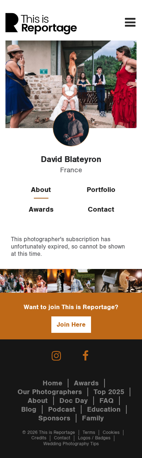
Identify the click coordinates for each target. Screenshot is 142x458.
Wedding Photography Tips (71, 444)
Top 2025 (109, 392)
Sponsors (54, 418)
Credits (38, 438)
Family (93, 418)
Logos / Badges (94, 438)
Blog (28, 409)
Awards (41, 209)
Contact (101, 209)
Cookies (111, 432)
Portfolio (101, 189)
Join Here (71, 324)
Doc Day (73, 400)
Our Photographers (49, 392)
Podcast (61, 409)
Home (52, 383)
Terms (89, 432)
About (41, 189)
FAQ (106, 400)
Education (104, 409)
